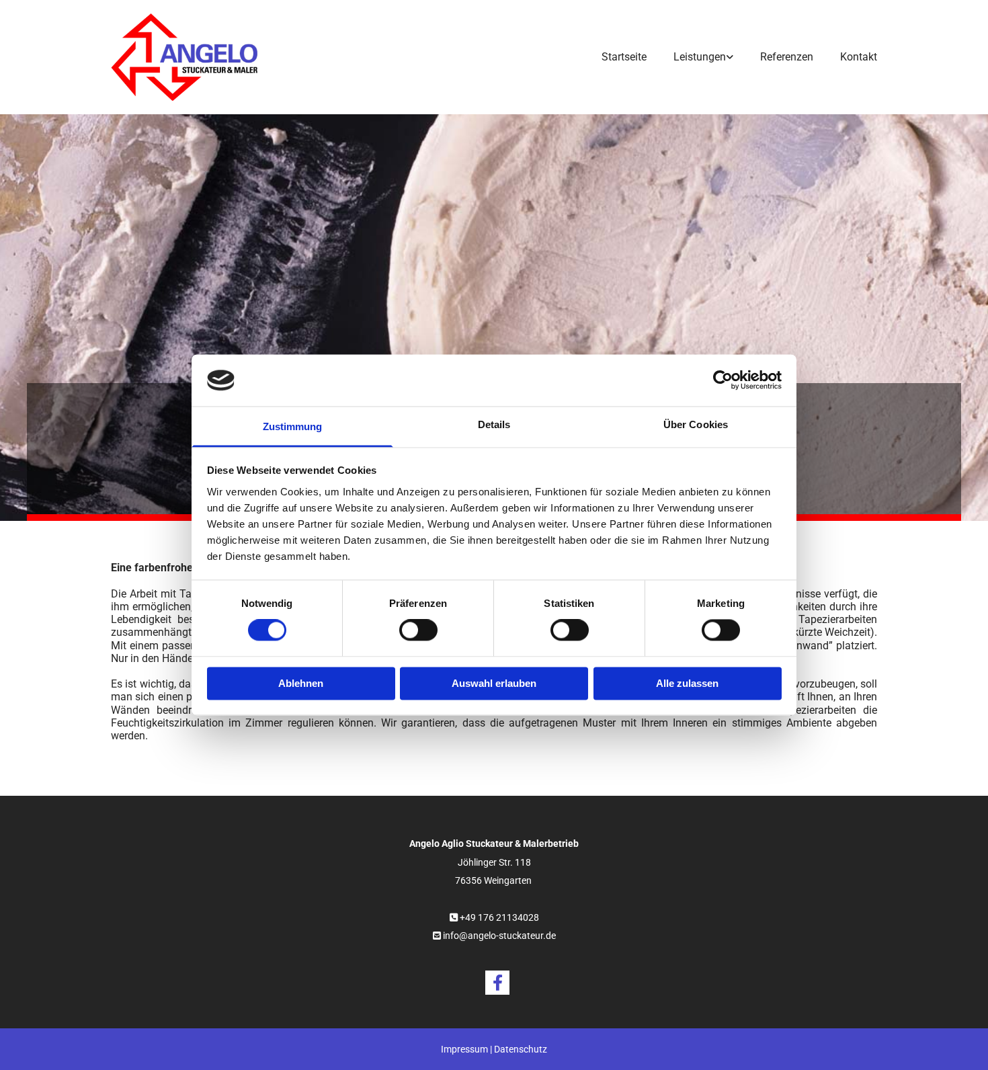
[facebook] (497, 983)
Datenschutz (520, 1049)
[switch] (418, 630)
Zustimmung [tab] (293, 426)
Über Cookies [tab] (695, 424)
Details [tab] (494, 424)
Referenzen (786, 56)
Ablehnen (300, 683)
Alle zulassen (687, 683)
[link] (690, 57)
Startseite (624, 56)
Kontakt (858, 56)
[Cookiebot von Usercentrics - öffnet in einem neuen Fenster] (723, 380)
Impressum (464, 1049)
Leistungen (699, 56)
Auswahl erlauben (494, 683)
